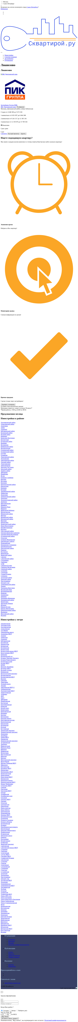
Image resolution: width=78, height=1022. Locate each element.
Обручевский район (7, 531)
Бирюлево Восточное (8, 438)
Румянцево (4, 842)
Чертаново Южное (7, 603)
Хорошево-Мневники (8, 598)
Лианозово (4, 495)
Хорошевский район (7, 600)
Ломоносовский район (8, 496)
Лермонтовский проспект (9, 732)
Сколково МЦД (6, 856)
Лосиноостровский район (9, 500)
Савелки (3, 557)
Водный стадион (6, 670)
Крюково (4, 488)
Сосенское (4, 572)
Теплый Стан (5, 583)
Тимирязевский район (8, 584)
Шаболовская (5, 920)
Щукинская (4, 927)
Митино (3, 515)
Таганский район (6, 577)
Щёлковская (5, 923)
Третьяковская (5, 887)
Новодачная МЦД (6, 777)
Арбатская (4, 637)
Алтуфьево (4, 630)
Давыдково (4, 682)
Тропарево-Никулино (8, 588)
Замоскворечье (5, 465)
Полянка (3, 825)
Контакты (11, 941)
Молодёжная (5, 761)
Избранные (12, 966)
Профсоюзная (5, 832)
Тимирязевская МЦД (7, 885)
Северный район (6, 569)
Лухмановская (5, 742)
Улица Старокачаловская (9, 903)
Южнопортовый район (8, 610)
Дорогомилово (5, 464)
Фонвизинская (5, 906)
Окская (3, 792)
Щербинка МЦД (6, 925)
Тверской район (6, 579)
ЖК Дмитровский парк (8, 107)
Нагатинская (5, 767)
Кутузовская (5, 729)
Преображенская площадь (9, 827)
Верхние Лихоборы (7, 667)
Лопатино (4, 498)
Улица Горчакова (6, 897)
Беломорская (5, 648)
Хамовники (4, 595)
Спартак (3, 863)
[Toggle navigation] (1, 52)
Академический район (8, 422)
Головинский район (7, 452)
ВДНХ (3, 665)
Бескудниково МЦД (7, 653)
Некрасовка (4, 522)
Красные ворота (6, 718)
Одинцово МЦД (6, 785)
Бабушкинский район (8, 431)
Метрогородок (5, 512)
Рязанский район (6, 555)
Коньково (4, 713)
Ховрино (4, 596)
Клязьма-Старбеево (7, 477)
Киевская (4, 706)
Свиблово (4, 562)
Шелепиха (4, 922)
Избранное (4, 9)
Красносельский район (8, 484)
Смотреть (4, 133)
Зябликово (4, 472)
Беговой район (5, 434)
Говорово (4, 680)
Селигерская (5, 853)
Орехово (3, 801)
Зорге (2, 698)
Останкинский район (8, 536)
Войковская (4, 672)
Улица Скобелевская (7, 901)
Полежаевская (5, 823)
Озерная (3, 787)
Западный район (6, 469)
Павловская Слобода (7, 541)
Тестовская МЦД (6, 880)
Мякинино (4, 765)
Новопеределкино (7, 780)
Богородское (5, 440)
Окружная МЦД (6, 791)
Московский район (7, 519)
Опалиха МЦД (5, 799)
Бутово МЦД (5, 663)
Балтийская (4, 642)
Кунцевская (4, 725)
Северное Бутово (6, 565)
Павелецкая (4, 806)
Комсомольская (6, 711)
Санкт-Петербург (32, 7)
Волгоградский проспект (9, 673)
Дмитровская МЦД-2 (7, 687)
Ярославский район (7, 614)
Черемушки (4, 602)
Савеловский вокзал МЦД (9, 848)
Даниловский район (7, 457)
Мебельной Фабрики (7, 510)
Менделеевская (6, 754)
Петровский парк (6, 816)
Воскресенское (5, 448)
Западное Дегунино (7, 467)
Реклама (11, 943)
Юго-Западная (5, 930)
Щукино (3, 605)
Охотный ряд (5, 804)
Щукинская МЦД (6, 929)
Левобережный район (8, 491)
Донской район (6, 462)
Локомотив (4, 739)
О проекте (11, 939)
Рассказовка (5, 839)
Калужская (4, 703)
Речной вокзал (5, 841)
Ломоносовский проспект (9, 741)
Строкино (4, 576)
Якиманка (4, 612)
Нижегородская (6, 773)
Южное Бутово (6, 607)
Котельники (5, 717)
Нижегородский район (8, 524)
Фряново (4, 593)
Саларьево (4, 849)
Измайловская (5, 701)
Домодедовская (6, 692)
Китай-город (5, 708)
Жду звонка (5, 1016)
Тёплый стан (5, 879)
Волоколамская (6, 675)
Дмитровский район (7, 460)
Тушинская (4, 892)
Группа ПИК (9, 105)
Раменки (3, 550)
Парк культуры (5, 808)
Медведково (5, 753)
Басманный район (6, 433)
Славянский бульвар (7, 858)
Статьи (10, 952)
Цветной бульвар (6, 916)
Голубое (3, 453)
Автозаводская (5, 625)
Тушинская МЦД (6, 894)
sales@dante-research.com (12, 983)
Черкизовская (5, 918)
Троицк (3, 586)
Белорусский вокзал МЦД (9, 651)
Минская (4, 756)
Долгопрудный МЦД (7, 691)
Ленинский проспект (8, 730)
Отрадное (4, 538)
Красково (4, 483)
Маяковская (4, 751)
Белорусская (5, 649)
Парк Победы (5, 810)
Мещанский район (7, 514)
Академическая (6, 627)
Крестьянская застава (8, 720)
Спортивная (5, 865)
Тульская (3, 891)
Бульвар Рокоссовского (8, 660)
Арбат (3, 427)
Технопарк (4, 882)
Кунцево (3, 490)
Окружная (4, 789)
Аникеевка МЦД (6, 634)
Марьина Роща (5, 507)
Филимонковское (6, 591)
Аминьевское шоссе (7, 632)
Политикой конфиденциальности (55, 1020)
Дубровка (4, 694)
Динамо (3, 686)
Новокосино (5, 779)
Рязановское (5, 553)
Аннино (3, 636)
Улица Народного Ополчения (10, 899)
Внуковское (4, 445)
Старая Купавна (6, 574)
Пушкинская (5, 834)
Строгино (4, 870)
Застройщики (9, 58)
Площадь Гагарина (7, 820)
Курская (3, 727)
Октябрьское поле (6, 796)
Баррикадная (5, 644)
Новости (11, 954)
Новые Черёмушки (7, 784)
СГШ (2, 564)
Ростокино (4, 552)
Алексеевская (5, 629)
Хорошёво (4, 911)
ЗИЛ (2, 696)
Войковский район (7, 446)
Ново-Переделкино (7, 526)
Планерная (4, 818)
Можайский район (7, 517)
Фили (2, 904)
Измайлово (4, 474)
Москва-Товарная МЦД (8, 763)
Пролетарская (5, 829)
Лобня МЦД (5, 737)
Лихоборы (4, 735)
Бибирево (4, 436)
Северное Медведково (8, 567)
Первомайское (5, 543)
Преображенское (6, 546)
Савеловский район (7, 558)
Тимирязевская (6, 884)
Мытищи (4, 521)
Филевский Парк (6, 589)
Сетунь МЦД (5, 854)
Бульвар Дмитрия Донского (10, 658)
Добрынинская (5, 689)
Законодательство (14, 955)
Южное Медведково (7, 608)
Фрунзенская (5, 908)
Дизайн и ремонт (14, 957)
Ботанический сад (6, 656)
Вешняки (4, 443)
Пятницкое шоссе (6, 835)
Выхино (3, 679)
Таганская (4, 873)
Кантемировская (6, 704)
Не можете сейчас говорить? (10, 1018)
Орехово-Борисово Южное (9, 534)
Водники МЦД (6, 668)
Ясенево (3, 615)
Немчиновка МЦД (7, 772)
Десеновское (5, 458)
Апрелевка (4, 426)
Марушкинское (6, 503)
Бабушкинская (5, 641)
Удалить (23, 133)
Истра (3, 476)
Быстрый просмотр (13, 133)
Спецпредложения (11, 57)
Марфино (4, 505)
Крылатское (4, 486)
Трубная (3, 889)
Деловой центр (6, 684)
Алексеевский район (7, 424)
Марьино (4, 508)
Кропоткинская (6, 722)
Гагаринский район (7, 450)
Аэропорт (4, 429)
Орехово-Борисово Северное (10, 533)
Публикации (9, 60)
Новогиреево (5, 775)
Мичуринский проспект (8, 760)
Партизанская (5, 811)
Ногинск (3, 529)
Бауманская (4, 646)
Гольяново (4, 455)
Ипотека (11, 965)
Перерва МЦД (5, 815)
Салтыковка (5, 560)
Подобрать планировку (8, 404)
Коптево (3, 479)
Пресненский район (7, 548)
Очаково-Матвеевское (8, 539)
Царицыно (4, 915)
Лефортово (4, 493)
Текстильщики (5, 581)
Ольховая (4, 798)
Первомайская (5, 813)
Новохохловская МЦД (8, 782)
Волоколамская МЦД (8, 677)
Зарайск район (5, 471)
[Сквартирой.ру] (39, 50)
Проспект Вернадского (8, 830)
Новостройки (9, 55)
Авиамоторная (5, 623)
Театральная (5, 875)
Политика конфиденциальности (18, 944)
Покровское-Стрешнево (8, 545)
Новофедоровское (6, 527)
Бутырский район (6, 441)
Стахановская (5, 866)
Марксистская (5, 746)
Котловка (4, 481)
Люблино (4, 502)
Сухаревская (5, 872)
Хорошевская (5, 913)
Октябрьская (5, 794)
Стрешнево (4, 868)
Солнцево (4, 571)
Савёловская (5, 846)
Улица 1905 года (6, 896)
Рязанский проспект (7, 844)
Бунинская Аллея (6, 661)
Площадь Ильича (6, 822)
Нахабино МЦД (6, 768)
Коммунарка (5, 710)
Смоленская (5, 860)
